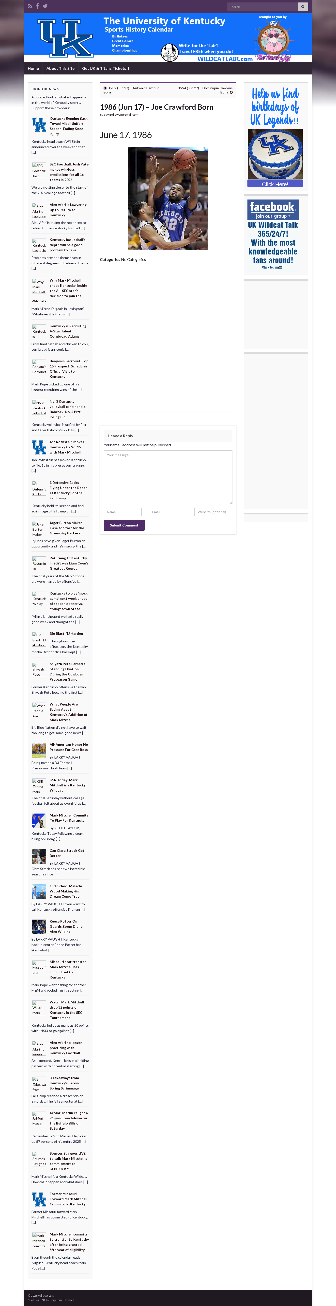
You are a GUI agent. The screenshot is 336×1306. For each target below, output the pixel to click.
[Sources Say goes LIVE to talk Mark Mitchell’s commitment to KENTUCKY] (39, 1159)
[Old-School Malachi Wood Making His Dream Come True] (39, 891)
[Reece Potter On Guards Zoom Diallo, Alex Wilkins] (39, 927)
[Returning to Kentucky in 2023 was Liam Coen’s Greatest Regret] (39, 563)
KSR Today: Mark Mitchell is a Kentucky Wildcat (68, 785)
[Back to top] (325, 1295)
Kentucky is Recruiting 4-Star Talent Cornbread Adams (68, 331)
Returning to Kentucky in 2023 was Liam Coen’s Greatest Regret (69, 563)
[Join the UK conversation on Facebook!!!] (37, 5)
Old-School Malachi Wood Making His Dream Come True (66, 891)
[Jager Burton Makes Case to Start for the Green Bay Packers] (39, 528)
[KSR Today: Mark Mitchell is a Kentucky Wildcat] (39, 785)
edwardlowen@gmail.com (121, 114)
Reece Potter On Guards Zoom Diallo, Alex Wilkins (66, 926)
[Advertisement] (168, 303)
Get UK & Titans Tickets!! (105, 68)
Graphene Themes (61, 1300)
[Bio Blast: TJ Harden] (39, 639)
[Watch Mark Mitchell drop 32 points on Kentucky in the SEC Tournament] (39, 1007)
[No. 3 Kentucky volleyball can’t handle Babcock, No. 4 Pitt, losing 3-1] (39, 407)
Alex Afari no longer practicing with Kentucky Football (66, 1047)
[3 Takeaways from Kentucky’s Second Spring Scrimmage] (39, 1083)
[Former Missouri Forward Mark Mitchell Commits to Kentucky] (39, 1199)
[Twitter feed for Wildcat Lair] (45, 5)
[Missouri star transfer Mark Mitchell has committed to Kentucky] (39, 967)
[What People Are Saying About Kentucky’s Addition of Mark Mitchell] (39, 709)
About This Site (60, 68)
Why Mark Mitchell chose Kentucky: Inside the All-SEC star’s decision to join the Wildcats (59, 290)
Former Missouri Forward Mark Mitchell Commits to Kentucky (68, 1199)
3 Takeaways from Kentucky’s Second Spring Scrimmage (65, 1083)
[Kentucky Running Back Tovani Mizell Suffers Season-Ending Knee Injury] (39, 124)
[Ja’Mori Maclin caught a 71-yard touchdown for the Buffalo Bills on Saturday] (39, 1118)
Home (33, 68)
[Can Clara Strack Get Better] (39, 856)
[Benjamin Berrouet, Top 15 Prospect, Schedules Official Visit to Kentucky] (39, 366)
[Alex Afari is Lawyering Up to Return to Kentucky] (39, 210)
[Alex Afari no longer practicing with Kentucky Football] (39, 1048)
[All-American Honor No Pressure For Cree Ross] (39, 750)
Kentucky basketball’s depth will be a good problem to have (68, 244)
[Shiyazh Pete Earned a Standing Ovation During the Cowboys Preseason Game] (39, 669)
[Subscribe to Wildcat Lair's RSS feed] (30, 5)
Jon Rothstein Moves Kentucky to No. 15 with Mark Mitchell (67, 447)
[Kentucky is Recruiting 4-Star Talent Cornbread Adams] (39, 331)
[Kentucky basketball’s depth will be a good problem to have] (39, 245)
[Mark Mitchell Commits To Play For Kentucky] (39, 820)
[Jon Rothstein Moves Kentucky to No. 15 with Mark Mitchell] (39, 447)
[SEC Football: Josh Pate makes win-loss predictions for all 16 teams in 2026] (39, 169)
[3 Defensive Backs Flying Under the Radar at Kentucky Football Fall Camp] (39, 488)
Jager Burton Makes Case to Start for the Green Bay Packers (67, 528)
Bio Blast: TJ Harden (66, 633)
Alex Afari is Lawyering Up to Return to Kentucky (68, 209)
